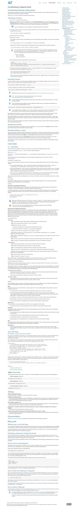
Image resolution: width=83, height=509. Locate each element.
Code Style (12, 143)
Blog (64, 2)
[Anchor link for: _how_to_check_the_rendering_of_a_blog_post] (35, 470)
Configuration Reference (12, 289)
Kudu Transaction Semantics (67, 21)
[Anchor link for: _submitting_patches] (21, 79)
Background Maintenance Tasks (68, 22)
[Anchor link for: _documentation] (21, 416)
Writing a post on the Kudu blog (18, 424)
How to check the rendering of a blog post (21, 471)
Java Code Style (13, 332)
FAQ (75, 2)
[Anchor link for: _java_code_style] (19, 331)
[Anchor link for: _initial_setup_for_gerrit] (22, 18)
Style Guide (14, 372)
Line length (10, 179)
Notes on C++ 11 (12, 152)
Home (40, 2)
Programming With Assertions (16, 367)
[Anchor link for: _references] (12, 366)
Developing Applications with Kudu (68, 16)
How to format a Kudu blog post (18, 443)
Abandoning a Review (15, 124)
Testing (11, 391)
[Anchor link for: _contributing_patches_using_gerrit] (36, 10)
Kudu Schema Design (66, 17)
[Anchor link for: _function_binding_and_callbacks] (23, 261)
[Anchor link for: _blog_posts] (17, 421)
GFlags (9, 281)
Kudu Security (65, 20)
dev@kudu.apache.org (43, 429)
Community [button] (69, 2)
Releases (59, 2)
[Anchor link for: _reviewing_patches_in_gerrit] (26, 130)
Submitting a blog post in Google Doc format (22, 433)
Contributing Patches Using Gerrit (21, 10)
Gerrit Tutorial (13, 15)
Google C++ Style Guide (23, 150)
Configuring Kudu (65, 11)
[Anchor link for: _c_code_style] (18, 146)
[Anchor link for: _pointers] (12, 183)
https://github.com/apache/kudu (39, 492)
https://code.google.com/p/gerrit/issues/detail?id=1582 (22, 97)
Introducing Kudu (65, 7)
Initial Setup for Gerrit (15, 18)
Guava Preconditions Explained (16, 369)
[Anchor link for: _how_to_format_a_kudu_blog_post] (29, 443)
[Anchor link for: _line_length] (13, 178)
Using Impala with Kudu (66, 12)
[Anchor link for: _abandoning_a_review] (22, 124)
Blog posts (12, 421)
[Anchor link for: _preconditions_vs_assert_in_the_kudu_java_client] (31, 333)
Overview (45, 2)
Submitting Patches (14, 79)
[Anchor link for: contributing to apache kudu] (32, 7)
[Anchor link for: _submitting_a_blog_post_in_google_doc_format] (37, 433)
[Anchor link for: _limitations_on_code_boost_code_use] (21, 160)
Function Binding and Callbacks (15, 261)
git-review (53, 99)
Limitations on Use (14, 160)
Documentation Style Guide (16, 418)
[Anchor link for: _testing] (14, 392)
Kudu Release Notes (66, 9)
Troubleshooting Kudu (66, 15)
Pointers (10, 184)
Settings (14, 21)
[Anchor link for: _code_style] (18, 144)
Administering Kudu (66, 13)
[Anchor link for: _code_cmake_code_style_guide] (21, 372)
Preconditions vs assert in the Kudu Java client (19, 333)
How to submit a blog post (16, 487)
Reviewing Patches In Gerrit (17, 130)
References (10, 366)
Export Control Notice (66, 63)
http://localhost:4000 (43, 480)
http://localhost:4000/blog (12, 481)
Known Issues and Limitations (68, 27)
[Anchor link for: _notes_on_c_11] (16, 152)
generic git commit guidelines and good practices (44, 93)
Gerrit (15, 20)
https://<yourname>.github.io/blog (34, 493)
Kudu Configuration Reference (68, 23)
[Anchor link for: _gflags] (11, 281)
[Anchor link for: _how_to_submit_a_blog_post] (25, 487)
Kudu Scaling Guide (66, 18)
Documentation (52, 2)
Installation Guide (65, 10)
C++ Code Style (13, 147)
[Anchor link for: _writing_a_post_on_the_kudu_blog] (28, 424)
